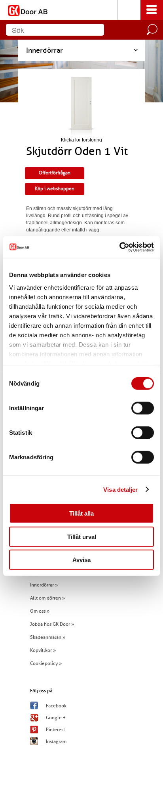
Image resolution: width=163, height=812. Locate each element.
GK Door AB (81, 10)
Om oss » (39, 611)
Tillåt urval (81, 536)
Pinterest (55, 729)
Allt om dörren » (47, 598)
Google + (56, 718)
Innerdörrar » (44, 585)
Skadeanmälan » (47, 637)
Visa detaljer (120, 489)
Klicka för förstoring (81, 140)
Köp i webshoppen (54, 189)
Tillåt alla (81, 513)
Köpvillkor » (43, 650)
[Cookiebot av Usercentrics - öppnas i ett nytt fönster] (119, 247)
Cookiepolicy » (46, 663)
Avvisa (81, 559)
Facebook (56, 706)
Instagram (56, 741)
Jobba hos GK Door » (52, 624)
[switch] (142, 408)
